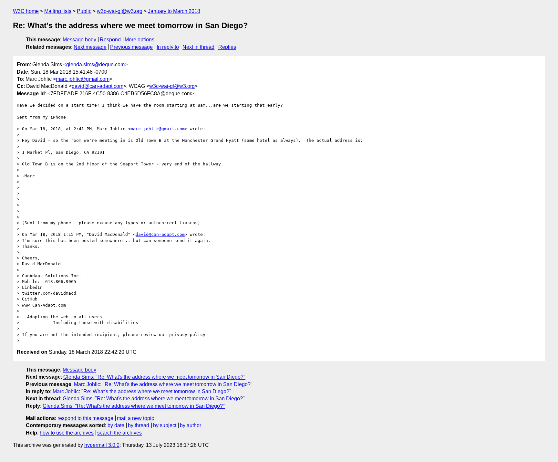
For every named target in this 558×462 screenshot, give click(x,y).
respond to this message (85, 418)
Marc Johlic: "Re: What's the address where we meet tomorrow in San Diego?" (163, 384)
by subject (164, 425)
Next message (90, 47)
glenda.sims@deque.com (95, 64)
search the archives (119, 433)
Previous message (131, 47)
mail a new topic (135, 418)
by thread (138, 425)
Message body (79, 39)
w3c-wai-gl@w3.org (119, 11)
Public (84, 11)
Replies (227, 47)
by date (116, 425)
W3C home (26, 11)
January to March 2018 (174, 11)
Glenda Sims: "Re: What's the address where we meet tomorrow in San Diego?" (154, 377)
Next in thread (198, 47)
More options (139, 39)
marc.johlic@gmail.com (82, 79)
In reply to (168, 47)
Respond (110, 39)
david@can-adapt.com (97, 86)
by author (190, 425)
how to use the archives (67, 433)
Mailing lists (57, 11)
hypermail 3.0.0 (101, 445)
